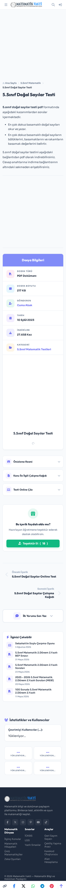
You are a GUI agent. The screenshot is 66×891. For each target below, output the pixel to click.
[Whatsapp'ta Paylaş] (33, 886)
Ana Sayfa (10, 83)
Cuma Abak (24, 305)
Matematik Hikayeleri (10, 845)
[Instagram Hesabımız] (23, 822)
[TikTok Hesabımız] (46, 822)
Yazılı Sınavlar (33, 845)
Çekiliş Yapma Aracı (52, 845)
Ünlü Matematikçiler (13, 853)
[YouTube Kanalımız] (38, 822)
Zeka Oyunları (12, 859)
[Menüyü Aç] (6, 4)
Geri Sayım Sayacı (50, 837)
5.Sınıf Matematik (31, 83)
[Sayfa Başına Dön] (61, 886)
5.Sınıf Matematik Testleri (34, 349)
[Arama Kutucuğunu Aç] (53, 4)
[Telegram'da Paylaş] (42, 886)
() (35, 543)
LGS (27, 840)
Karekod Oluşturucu (51, 853)
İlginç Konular (12, 839)
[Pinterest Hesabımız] (30, 822)
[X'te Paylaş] (23, 886)
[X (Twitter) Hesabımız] (15, 822)
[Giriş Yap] (60, 4)
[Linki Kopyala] (5, 886)
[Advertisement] (33, 44)
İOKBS (28, 835)
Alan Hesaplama (51, 860)
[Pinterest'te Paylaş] (52, 886)
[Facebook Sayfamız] (7, 822)
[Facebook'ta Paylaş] (14, 886)
